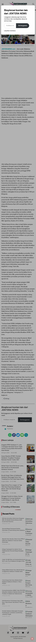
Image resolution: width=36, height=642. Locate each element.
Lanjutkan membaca (10, 31)
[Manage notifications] (32, 638)
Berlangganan (22, 26)
